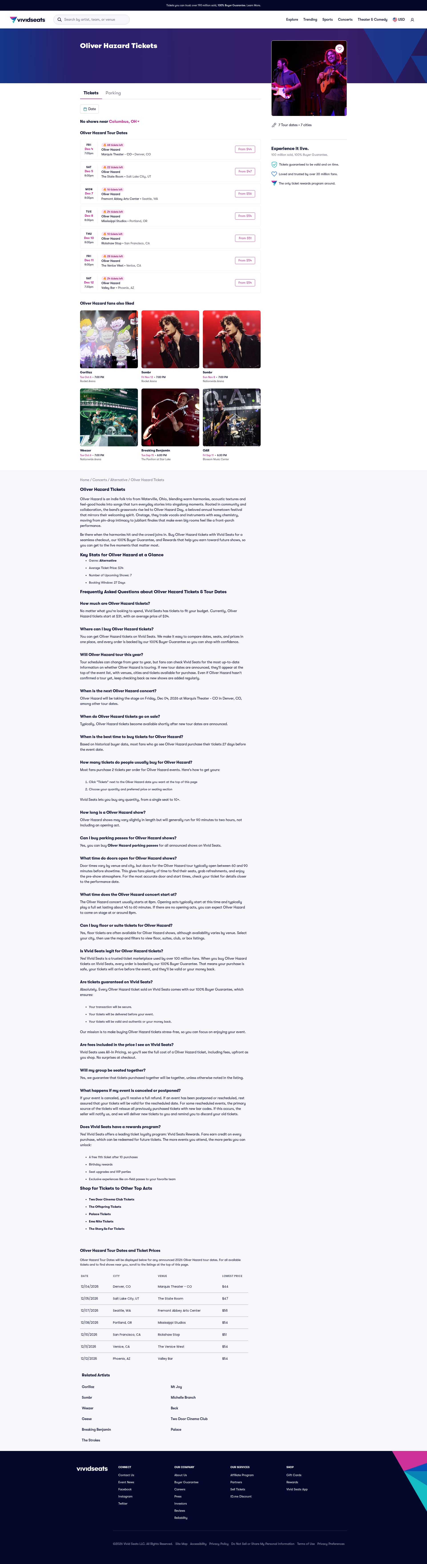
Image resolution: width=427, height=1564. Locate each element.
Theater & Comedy (372, 20)
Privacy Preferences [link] (330, 1544)
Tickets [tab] (91, 92)
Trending (310, 20)
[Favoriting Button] (339, 48)
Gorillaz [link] (88, 1387)
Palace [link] (176, 1430)
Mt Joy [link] (176, 1387)
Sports (327, 20)
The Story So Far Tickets (107, 1228)
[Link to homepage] (29, 19)
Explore (292, 20)
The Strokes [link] (91, 1440)
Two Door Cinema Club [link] (189, 1419)
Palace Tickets (100, 1214)
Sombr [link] (87, 1398)
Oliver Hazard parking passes (133, 846)
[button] (89, 109)
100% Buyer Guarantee (231, 5)
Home (84, 480)
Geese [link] (87, 1419)
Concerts (345, 20)
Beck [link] (174, 1408)
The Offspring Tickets (105, 1206)
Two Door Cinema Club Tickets (111, 1199)
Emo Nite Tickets (101, 1221)
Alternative (118, 480)
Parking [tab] (113, 92)
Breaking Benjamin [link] (96, 1430)
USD (401, 20)
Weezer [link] (87, 1408)
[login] (412, 20)
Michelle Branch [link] (183, 1398)
